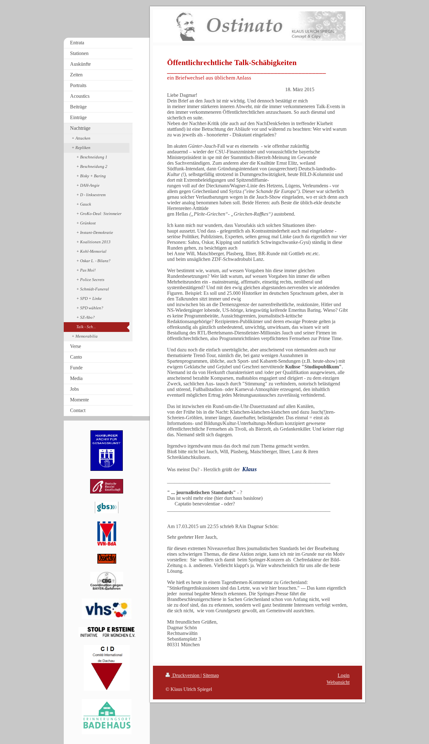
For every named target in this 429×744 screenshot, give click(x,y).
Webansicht (338, 682)
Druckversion (186, 675)
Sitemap (211, 675)
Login (344, 675)
